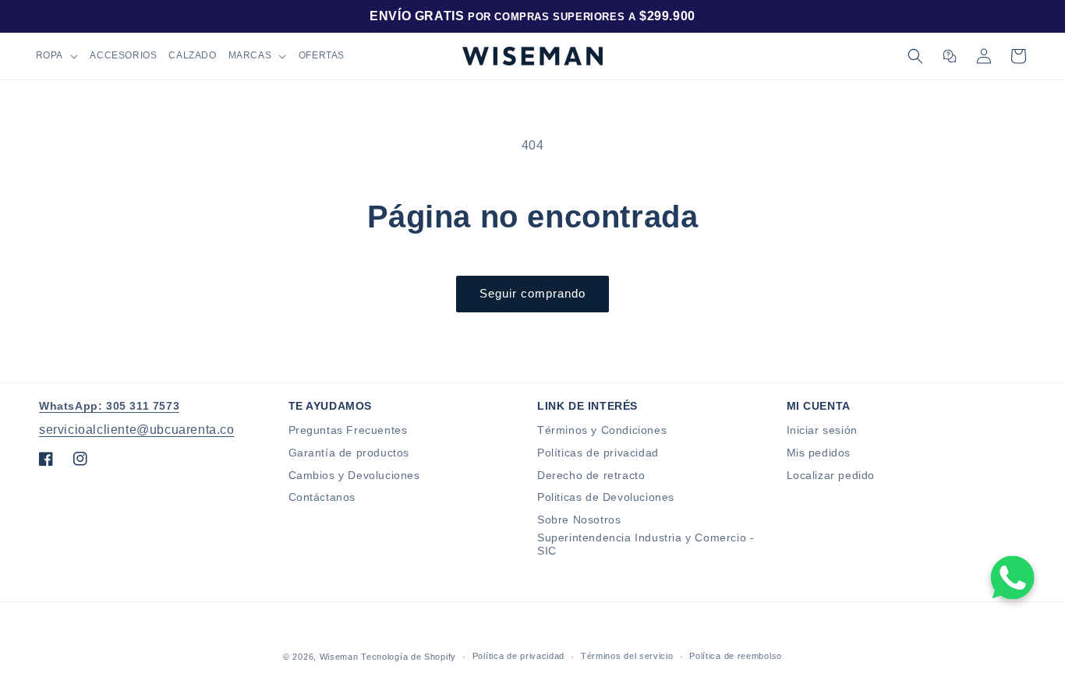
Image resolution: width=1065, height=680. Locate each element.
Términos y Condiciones (602, 430)
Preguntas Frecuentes (348, 430)
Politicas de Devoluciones (605, 497)
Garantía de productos (349, 452)
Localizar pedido (831, 475)
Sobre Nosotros (579, 519)
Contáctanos (322, 497)
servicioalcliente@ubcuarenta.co (137, 429)
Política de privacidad (518, 656)
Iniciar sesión (822, 430)
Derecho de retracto (591, 475)
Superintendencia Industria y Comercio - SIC (645, 544)
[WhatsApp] (1013, 577)
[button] (57, 56)
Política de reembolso (735, 656)
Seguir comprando (532, 293)
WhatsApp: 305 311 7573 (109, 406)
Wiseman (339, 656)
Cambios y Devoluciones (354, 475)
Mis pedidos (819, 452)
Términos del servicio (627, 656)
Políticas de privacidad (598, 452)
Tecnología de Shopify (408, 656)
